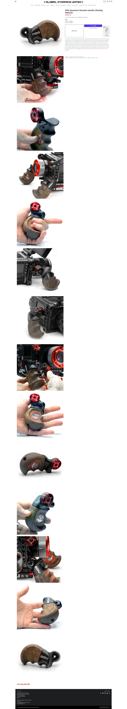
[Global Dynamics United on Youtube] (107, 693)
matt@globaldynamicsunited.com (23, 694)
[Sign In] (107, 1)
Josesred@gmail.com (21, 703)
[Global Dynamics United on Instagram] (105, 693)
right (71, 21)
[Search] (109, 1)
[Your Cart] (111, 1)
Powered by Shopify (35, 707)
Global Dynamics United (27, 707)
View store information (106, 35)
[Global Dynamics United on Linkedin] (109, 693)
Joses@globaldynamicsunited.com (23, 702)
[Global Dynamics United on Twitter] (103, 693)
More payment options (93, 28)
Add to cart (74, 30)
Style (66, 19)
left (66, 21)
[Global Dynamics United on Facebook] (101, 693)
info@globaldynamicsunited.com (23, 692)
